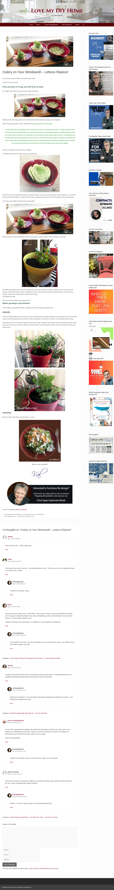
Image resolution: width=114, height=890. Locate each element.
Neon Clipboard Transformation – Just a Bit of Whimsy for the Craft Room (24, 514)
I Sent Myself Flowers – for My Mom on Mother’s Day (19, 516)
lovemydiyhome (18, 794)
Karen (10, 604)
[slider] (90, 357)
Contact (77, 24)
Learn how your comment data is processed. (44, 868)
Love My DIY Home (57, 10)
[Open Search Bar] (83, 24)
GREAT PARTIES (21, 509)
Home (31, 24)
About (38, 24)
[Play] (90, 353)
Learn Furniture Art (67, 24)
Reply (6, 549)
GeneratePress (27, 887)
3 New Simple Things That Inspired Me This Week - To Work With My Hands (35, 658)
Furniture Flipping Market (51, 24)
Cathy (10, 559)
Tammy (10, 536)
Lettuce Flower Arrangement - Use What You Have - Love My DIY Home (34, 817)
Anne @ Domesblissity (16, 720)
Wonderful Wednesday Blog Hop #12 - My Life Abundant (28, 713)
